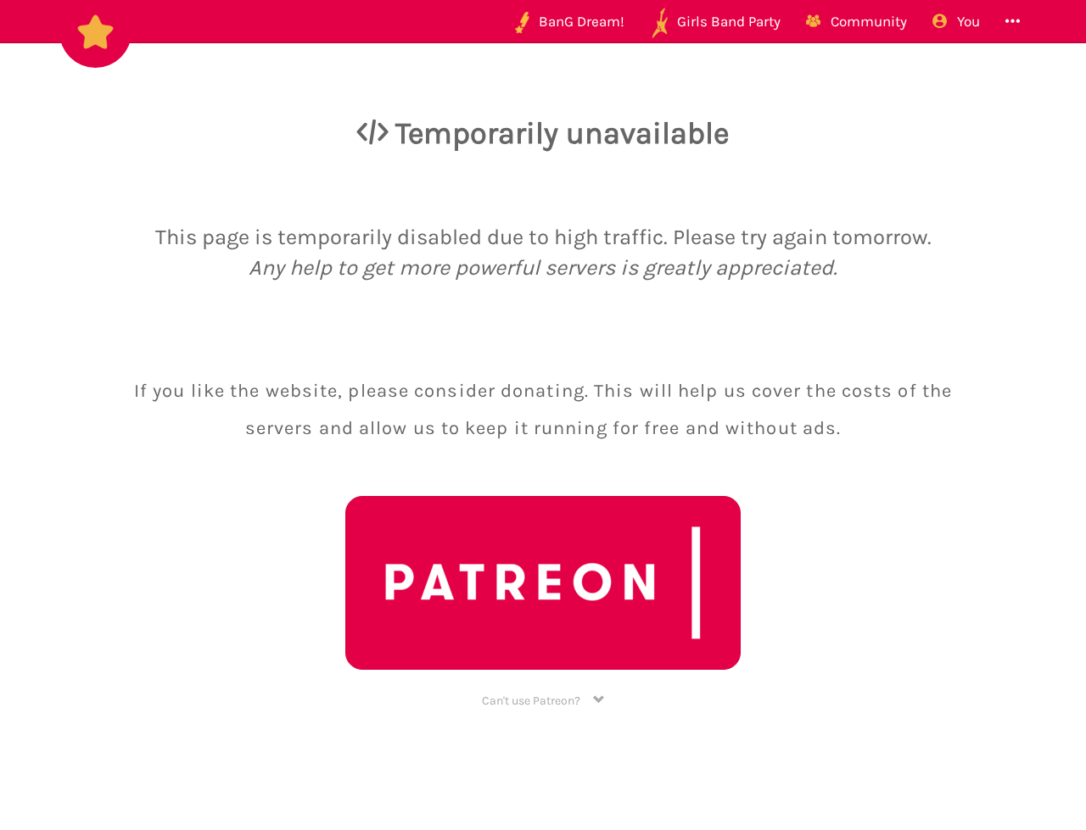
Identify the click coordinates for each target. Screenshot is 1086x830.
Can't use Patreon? (537, 701)
